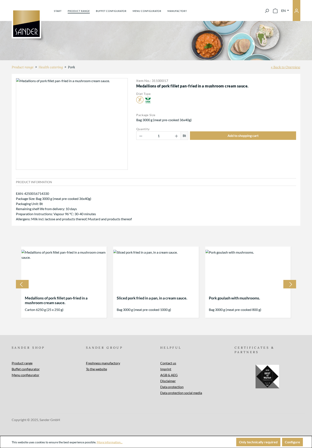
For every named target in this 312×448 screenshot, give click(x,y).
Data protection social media (181, 393)
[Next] (290, 284)
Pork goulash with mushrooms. (234, 298)
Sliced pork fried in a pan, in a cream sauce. (152, 298)
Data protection (172, 387)
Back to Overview (286, 67)
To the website (96, 369)
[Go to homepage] (26, 23)
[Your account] (296, 10)
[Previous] (21, 284)
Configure (292, 442)
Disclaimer (168, 381)
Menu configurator (25, 375)
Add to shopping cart (243, 135)
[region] (72, 124)
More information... (109, 442)
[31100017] (71, 124)
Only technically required (258, 442)
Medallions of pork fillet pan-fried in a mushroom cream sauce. (56, 300)
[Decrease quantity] (140, 135)
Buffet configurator (26, 369)
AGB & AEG (169, 375)
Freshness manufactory (103, 363)
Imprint (165, 369)
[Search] (267, 10)
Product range (22, 363)
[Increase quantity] (176, 135)
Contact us (168, 363)
